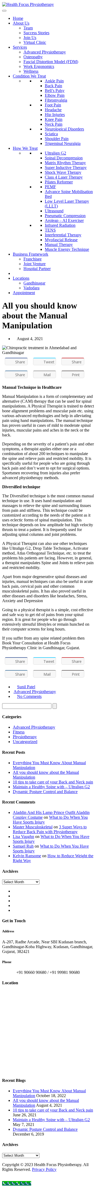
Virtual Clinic (34, 42)
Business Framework (30, 254)
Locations (21, 278)
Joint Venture (34, 264)
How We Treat (25, 148)
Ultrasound (54, 211)
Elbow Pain (55, 95)
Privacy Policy (44, 1169)
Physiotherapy (25, 737)
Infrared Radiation (60, 225)
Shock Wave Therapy (63, 172)
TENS (50, 230)
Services (20, 47)
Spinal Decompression (64, 158)
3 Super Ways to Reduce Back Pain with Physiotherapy (50, 829)
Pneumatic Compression (65, 215)
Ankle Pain (54, 81)
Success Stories (36, 32)
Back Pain (53, 85)
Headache (53, 109)
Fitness (19, 732)
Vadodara (31, 288)
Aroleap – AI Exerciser (64, 220)
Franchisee (32, 259)
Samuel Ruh (23, 846)
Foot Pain (53, 105)
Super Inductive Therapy (66, 167)
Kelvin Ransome (27, 855)
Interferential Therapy (63, 235)
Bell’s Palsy (55, 90)
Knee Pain (53, 119)
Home (18, 18)
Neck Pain (53, 124)
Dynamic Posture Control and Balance (45, 791)
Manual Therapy (59, 244)
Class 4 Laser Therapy (64, 177)
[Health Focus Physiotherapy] (28, 4)
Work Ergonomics (38, 66)
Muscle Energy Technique (67, 249)
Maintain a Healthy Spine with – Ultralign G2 (51, 787)
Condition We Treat (29, 76)
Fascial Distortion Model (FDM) (50, 61)
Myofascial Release (61, 239)
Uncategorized (25, 741)
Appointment (24, 292)
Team (28, 28)
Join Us (29, 37)
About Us (21, 23)
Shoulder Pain (57, 138)
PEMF (50, 186)
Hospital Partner (37, 268)
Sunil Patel (26, 687)
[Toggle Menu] (4, 10)
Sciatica (51, 134)
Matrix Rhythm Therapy (65, 162)
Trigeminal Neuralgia (63, 143)
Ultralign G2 (55, 153)
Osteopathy (33, 57)
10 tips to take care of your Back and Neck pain (53, 782)
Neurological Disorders (64, 129)
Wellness (30, 71)
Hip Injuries (55, 114)
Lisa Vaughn (23, 836)
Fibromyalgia (56, 100)
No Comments (29, 696)
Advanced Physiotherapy (44, 52)
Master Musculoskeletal (33, 827)
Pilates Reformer (59, 182)
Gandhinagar (34, 283)
